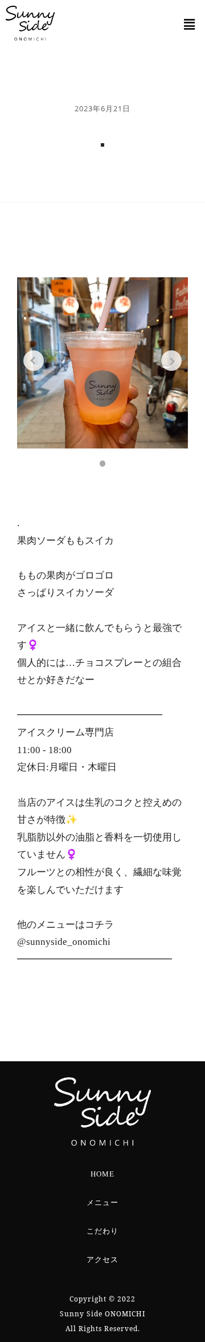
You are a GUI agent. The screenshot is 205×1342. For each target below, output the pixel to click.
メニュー (102, 1203)
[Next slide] (171, 360)
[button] (189, 24)
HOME (102, 1174)
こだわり (102, 1231)
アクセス (102, 1260)
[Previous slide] (33, 360)
